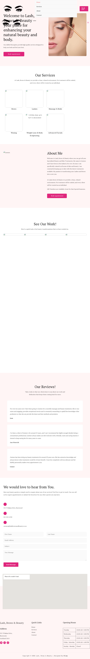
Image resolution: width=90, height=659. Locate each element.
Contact (39, 15)
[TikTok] (8, 642)
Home (38, 2)
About (38, 11)
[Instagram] (4, 642)
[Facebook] (1, 642)
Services (39, 6)
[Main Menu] (88, 22)
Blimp (66, 656)
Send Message (11, 564)
